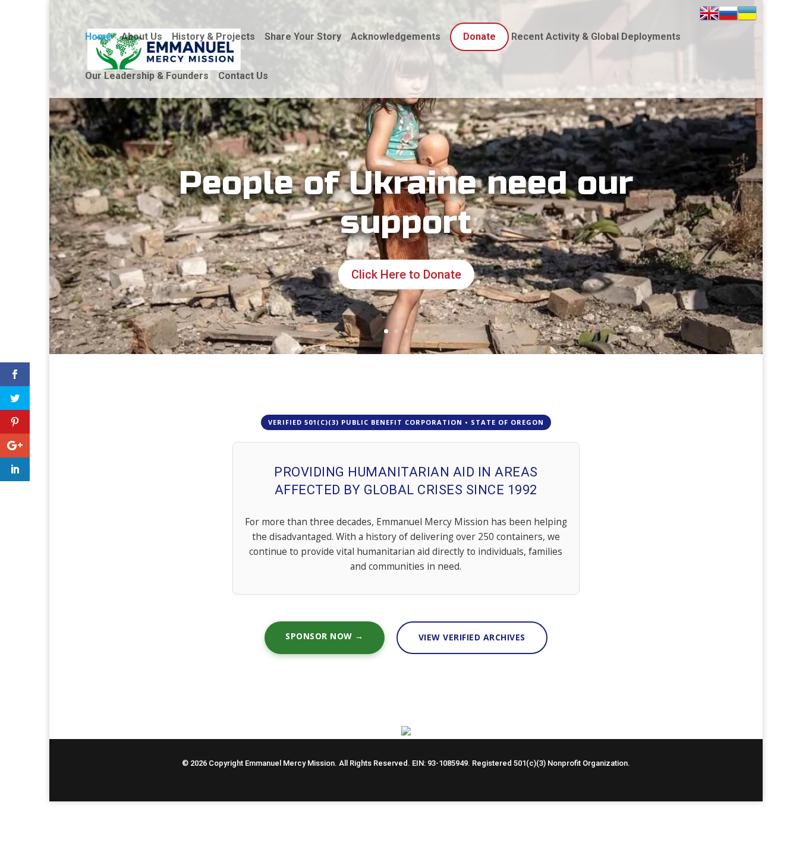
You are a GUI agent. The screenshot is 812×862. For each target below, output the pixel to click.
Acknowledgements (395, 36)
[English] (709, 15)
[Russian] (728, 15)
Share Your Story (303, 36)
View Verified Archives (471, 637)
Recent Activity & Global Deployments (596, 36)
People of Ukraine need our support (406, 202)
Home (98, 36)
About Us (141, 36)
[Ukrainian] (747, 15)
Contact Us (243, 75)
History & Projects (213, 36)
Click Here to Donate (406, 274)
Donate (479, 36)
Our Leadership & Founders (147, 75)
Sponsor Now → (324, 636)
